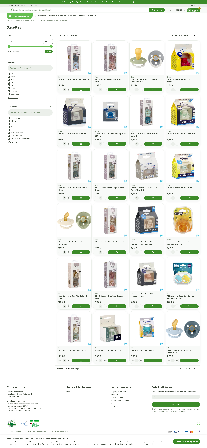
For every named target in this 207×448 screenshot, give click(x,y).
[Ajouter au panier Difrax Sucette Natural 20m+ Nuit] (81, 144)
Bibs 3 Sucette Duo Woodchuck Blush (109, 297)
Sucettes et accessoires (49, 21)
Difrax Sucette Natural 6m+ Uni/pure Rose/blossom (143, 243)
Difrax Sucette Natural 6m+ (143, 350)
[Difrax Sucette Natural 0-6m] (183, 166)
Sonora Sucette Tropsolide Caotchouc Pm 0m (179, 243)
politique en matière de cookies (142, 444)
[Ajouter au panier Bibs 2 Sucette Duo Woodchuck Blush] (117, 89)
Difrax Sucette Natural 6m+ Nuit (181, 133)
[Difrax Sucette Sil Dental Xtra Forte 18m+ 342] (147, 166)
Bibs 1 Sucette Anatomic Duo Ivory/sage (71, 243)
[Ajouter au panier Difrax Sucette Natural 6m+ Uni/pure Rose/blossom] (153, 252)
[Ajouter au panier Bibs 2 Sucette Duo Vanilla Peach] (117, 252)
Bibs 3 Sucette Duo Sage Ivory (72, 350)
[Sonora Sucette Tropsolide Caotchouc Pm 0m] (183, 220)
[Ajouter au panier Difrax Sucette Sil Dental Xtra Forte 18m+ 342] (153, 198)
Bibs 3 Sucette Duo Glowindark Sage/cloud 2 (144, 80)
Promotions (41, 16)
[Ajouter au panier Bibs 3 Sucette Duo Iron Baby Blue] (81, 89)
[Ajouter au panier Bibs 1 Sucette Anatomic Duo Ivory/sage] (81, 252)
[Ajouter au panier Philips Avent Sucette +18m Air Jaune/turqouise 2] (189, 306)
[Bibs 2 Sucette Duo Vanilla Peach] (110, 220)
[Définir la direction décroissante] (199, 35)
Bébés (35, 21)
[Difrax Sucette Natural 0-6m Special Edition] (147, 274)
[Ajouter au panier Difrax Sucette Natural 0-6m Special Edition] (153, 306)
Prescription (32, 5)
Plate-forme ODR (61, 432)
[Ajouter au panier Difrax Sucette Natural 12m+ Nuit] (117, 360)
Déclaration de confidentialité (35, 432)
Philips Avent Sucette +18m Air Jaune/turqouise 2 (180, 297)
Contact (10, 5)
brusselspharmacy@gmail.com (26, 403)
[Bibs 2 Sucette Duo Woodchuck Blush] (110, 58)
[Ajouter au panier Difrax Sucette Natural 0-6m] (189, 198)
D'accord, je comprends (186, 441)
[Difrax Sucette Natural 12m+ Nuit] (110, 328)
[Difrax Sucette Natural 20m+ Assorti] (183, 58)
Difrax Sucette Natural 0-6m (179, 187)
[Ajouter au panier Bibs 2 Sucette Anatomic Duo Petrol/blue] (189, 360)
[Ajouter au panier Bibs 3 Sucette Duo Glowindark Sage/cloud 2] (153, 89)
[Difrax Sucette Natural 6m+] (147, 328)
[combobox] (80, 10)
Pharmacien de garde (120, 401)
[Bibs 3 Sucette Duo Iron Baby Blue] (74, 58)
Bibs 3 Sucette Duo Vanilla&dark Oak (72, 297)
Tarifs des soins (117, 407)
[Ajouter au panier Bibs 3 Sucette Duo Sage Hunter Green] (81, 198)
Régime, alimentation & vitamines (62, 16)
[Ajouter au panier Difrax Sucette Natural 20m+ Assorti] (189, 89)
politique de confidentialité (176, 411)
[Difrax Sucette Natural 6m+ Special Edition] (110, 112)
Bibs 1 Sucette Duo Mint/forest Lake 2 (144, 134)
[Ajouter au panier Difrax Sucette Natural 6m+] (153, 360)
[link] (181, 368)
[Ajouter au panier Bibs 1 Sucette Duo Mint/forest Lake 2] (153, 144)
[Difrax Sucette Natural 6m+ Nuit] (183, 112)
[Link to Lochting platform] (199, 431)
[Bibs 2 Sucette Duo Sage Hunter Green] (110, 166)
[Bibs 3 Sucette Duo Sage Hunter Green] (74, 166)
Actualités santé (20, 5)
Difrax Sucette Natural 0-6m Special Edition (143, 295)
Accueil (9, 21)
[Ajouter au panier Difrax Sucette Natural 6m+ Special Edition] (117, 144)
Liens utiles (115, 395)
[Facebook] (194, 423)
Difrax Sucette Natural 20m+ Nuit (73, 133)
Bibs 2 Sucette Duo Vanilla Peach (109, 242)
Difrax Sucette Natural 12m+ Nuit (109, 350)
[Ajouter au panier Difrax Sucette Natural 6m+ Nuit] (189, 144)
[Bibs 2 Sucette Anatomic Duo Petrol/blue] (183, 328)
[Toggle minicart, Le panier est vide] (189, 10)
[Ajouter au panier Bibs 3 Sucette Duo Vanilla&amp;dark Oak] (81, 306)
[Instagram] (198, 423)
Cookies (51, 432)
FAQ (68, 392)
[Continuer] (198, 368)
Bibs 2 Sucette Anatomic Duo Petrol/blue (180, 351)
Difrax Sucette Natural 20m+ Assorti (179, 80)
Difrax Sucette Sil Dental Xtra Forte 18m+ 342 (144, 188)
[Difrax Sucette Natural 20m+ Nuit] (74, 112)
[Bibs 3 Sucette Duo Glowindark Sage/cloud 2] (147, 58)
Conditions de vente (15, 432)
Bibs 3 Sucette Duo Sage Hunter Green (72, 188)
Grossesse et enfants (87, 16)
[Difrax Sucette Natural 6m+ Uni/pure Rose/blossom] (147, 220)
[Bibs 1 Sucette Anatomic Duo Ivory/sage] (74, 220)
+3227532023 (21, 401)
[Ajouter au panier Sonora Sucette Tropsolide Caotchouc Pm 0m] (189, 252)
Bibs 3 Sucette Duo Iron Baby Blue (73, 79)
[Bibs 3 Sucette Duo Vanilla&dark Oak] (74, 274)
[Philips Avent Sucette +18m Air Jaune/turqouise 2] (183, 274)
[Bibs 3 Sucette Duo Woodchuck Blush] (110, 274)
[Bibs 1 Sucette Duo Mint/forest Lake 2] (147, 112)
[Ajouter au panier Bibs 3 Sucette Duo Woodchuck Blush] (117, 306)
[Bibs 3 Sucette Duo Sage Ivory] (74, 328)
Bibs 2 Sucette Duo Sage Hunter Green (109, 188)
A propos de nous (119, 392)
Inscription (175, 404)
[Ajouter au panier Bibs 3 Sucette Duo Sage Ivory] (81, 360)
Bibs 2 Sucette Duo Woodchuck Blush (109, 80)
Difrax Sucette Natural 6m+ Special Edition (110, 134)
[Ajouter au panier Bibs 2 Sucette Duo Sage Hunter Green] (117, 198)
